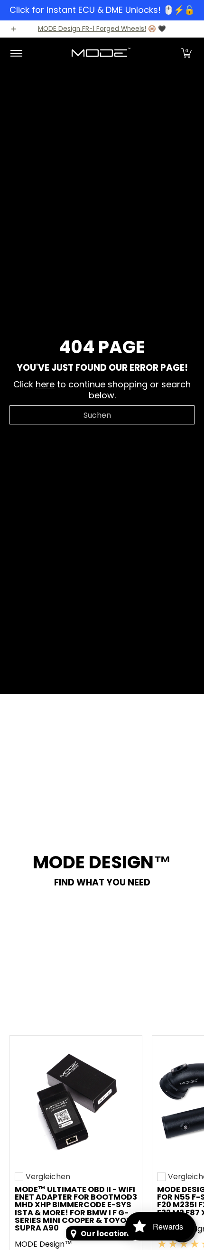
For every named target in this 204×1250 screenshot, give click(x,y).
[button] (186, 53)
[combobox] (102, 414)
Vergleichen (48, 1177)
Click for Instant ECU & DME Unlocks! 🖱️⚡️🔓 (102, 10)
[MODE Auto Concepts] (100, 53)
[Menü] (15, 53)
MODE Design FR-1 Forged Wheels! (92, 28)
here (45, 384)
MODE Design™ (43, 1244)
